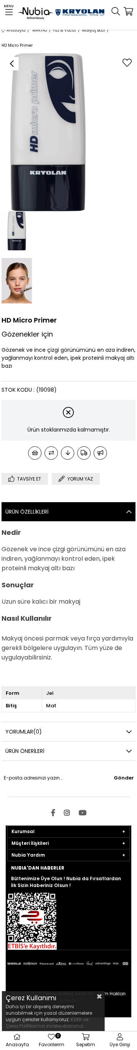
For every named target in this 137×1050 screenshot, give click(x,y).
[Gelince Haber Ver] (100, 453)
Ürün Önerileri (24, 751)
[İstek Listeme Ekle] (34, 453)
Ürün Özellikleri (26, 512)
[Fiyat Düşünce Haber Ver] (67, 453)
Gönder (124, 777)
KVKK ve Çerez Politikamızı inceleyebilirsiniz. (47, 1022)
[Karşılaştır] (51, 453)
